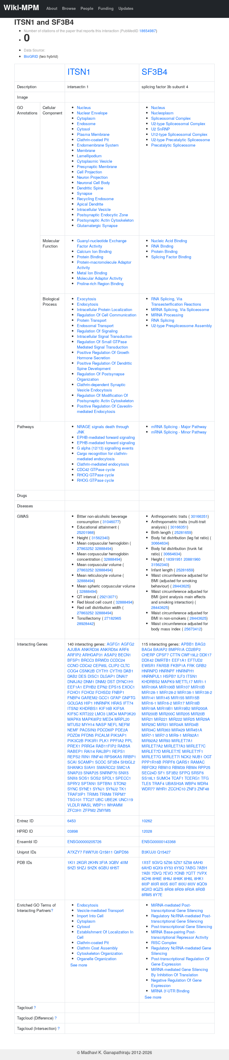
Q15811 (106, 852)
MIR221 (161, 719)
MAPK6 (74, 719)
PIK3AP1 (119, 735)
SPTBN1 (104, 783)
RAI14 (89, 751)
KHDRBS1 (89, 708)
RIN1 (85, 756)
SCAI (72, 762)
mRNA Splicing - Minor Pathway (179, 432)
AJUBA (73, 649)
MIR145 (163, 697)
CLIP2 (114, 665)
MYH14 (88, 724)
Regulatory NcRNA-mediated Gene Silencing (181, 950)
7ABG (190, 868)
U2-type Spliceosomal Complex (178, 123)
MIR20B (198, 713)
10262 (147, 820)
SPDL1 (108, 778)
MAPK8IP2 (91, 719)
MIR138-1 (185, 692)
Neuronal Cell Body (93, 182)
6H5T (114, 868)
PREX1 (73, 746)
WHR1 (161, 789)
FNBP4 (73, 697)
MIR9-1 (175, 735)
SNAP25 (90, 772)
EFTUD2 (195, 660)
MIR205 (183, 713)
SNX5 (123, 772)
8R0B (200, 889)
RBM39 (178, 767)
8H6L (188, 878)
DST (111, 681)
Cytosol (83, 129)
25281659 (182, 532)
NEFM (124, 724)
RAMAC (198, 762)
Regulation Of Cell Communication (106, 315)
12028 (147, 831)
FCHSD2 (103, 692)
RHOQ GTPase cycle (95, 475)
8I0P (146, 884)
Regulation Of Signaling (97, 331)
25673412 (192, 629)
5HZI (71, 868)
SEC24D (149, 772)
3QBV (114, 862)
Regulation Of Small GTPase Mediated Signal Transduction (102, 344)
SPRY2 (73, 783)
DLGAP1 (107, 676)
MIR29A (203, 719)
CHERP (148, 655)
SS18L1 (148, 778)
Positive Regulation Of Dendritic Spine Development (104, 365)
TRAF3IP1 (76, 794)
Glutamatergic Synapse (97, 225)
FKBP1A (178, 665)
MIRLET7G (151, 756)
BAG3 (200, 644)
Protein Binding (90, 256)
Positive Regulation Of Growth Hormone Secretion (103, 354)
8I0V (192, 884)
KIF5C (72, 713)
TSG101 (74, 799)
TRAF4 (158, 783)
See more (78, 965)
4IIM (124, 862)
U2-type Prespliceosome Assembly (181, 325)
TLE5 (146, 783)
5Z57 (178, 862)
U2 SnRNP (160, 129)
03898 (72, 831)
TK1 (122, 789)
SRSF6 (197, 772)
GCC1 (104, 697)
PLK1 (104, 740)
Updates (125, 8)
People (87, 8)
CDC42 (86, 665)
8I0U (182, 884)
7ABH (202, 868)
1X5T (146, 862)
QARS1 (182, 762)
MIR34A (176, 724)
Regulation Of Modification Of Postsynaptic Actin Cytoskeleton (105, 397)
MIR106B (167, 687)
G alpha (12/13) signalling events (105, 448)
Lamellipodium (89, 155)
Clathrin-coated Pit (93, 139)
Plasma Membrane (93, 134)
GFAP (115, 697)
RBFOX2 (149, 767)
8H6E (157, 878)
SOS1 (84, 778)
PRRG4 (88, 746)
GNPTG (128, 697)
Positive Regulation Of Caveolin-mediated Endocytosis (105, 408)
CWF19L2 (189, 655)
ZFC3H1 (74, 810)
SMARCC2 (106, 767)
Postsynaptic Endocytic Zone (102, 214)
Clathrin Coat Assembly (97, 948)
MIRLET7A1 (182, 740)
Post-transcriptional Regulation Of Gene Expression (180, 961)
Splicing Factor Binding (171, 256)
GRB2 (201, 665)
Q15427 (164, 852)
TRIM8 (105, 794)
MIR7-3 (161, 735)
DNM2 (100, 681)
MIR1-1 (200, 681)
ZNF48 (203, 789)
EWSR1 (148, 665)
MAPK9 (167, 681)
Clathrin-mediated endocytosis (103, 464)
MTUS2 (74, 724)
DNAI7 (122, 676)
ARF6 (124, 649)
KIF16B (105, 708)
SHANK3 (75, 767)
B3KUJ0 (149, 852)
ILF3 (181, 676)
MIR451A (194, 730)
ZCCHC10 (176, 789)
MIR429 (178, 730)
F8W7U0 (90, 852)
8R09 (179, 889)
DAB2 (72, 676)
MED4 (108, 719)
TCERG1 (192, 778)
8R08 (169, 889)
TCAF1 (177, 778)
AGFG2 (127, 644)
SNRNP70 (108, 772)
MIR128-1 (150, 692)
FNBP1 (118, 692)
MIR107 (183, 687)
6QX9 (158, 868)
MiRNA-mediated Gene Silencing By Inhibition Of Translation (179, 971)
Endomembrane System (98, 145)
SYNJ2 (112, 789)
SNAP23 (74, 772)
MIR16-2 (164, 703)
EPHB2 (89, 687)
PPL (128, 740)
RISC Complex (164, 942)
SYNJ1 (99, 789)
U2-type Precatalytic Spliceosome (180, 139)
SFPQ (184, 772)
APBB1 (187, 644)
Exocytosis (86, 298)
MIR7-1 (148, 735)
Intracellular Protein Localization (104, 309)
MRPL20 (121, 719)
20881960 (192, 559)
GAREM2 (89, 697)
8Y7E (158, 894)
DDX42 (148, 660)
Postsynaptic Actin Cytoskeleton (105, 220)
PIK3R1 (91, 740)
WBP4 (190, 783)
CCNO (72, 665)
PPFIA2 (117, 740)
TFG (205, 778)
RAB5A (123, 746)
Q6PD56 (121, 852)
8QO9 (202, 884)
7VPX (202, 873)
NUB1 (197, 756)
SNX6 (72, 778)
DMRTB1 (163, 660)
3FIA (103, 862)
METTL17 (184, 681)
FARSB (163, 665)
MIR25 (189, 719)
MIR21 (147, 719)
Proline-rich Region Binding (100, 283)
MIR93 (164, 740)
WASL (86, 805)
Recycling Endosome (95, 198)
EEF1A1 (74, 687)
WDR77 (148, 789)
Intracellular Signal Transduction (104, 336)
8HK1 (199, 878)
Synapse (84, 193)
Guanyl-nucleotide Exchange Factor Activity (101, 243)
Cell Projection (89, 172)
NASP (101, 724)
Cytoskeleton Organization (100, 953)
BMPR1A (176, 649)
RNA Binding (162, 246)
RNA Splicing (162, 320)
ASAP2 (110, 655)
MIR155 (177, 697)
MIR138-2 (203, 692)
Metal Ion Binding (92, 273)
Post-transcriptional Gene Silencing (181, 926)
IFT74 (128, 703)
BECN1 (124, 655)
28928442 (85, 623)
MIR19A (149, 708)
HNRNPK (102, 703)
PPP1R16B (151, 762)
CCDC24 (117, 660)
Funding (106, 8)
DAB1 (128, 671)
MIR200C (167, 713)
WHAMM (115, 805)
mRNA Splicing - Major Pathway (179, 426)
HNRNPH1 (185, 671)
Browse (69, 8)
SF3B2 (172, 772)
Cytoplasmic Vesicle (94, 161)
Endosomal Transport (95, 325)
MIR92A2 (150, 740)
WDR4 (202, 783)
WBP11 (99, 805)
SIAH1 (89, 767)
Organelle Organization (96, 958)
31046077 (111, 521)
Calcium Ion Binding (94, 251)
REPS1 (118, 751)
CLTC (125, 665)
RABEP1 (75, 751)
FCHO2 (87, 692)
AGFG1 (113, 644)
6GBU (103, 868)
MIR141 (148, 697)
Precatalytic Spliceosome (173, 145)
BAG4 (147, 649)
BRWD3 (102, 660)
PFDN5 (87, 735)
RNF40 (97, 756)
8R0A (189, 889)
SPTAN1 (88, 783)
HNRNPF (167, 671)
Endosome (86, 123)
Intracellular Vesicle (94, 209)
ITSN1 (79, 71)
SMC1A (123, 767)
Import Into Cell (90, 915)
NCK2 (186, 756)
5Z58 (187, 862)
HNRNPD (150, 671)
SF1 (161, 772)
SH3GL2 (127, 762)
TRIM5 (92, 794)
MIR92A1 (191, 735)
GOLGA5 (75, 703)
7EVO (168, 873)
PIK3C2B (75, 740)
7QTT (191, 873)
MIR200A (199, 708)
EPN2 (102, 687)
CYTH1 (102, 671)
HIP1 (88, 703)
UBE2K (111, 799)
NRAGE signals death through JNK (103, 429)
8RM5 (147, 894)
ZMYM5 (104, 810)
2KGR (82, 862)
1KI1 (71, 862)
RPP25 (204, 767)
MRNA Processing (167, 315)
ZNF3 (191, 789)
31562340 (100, 537)
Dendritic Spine (90, 188)
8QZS (158, 889)
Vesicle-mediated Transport (100, 910)
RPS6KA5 (113, 756)
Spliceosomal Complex (171, 118)
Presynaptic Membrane (97, 166)
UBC (99, 799)
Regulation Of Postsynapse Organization (100, 376)
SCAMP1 (86, 762)
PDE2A (121, 730)
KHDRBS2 (151, 681)
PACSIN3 (88, 730)
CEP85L (100, 665)
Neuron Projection (92, 177)
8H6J (167, 878)
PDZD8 (73, 735)
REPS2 (73, 756)
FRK (191, 665)
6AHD (147, 868)
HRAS (116, 703)
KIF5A (118, 708)
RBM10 (164, 767)
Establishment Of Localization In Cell (105, 934)
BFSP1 (73, 660)
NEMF (72, 730)
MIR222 (175, 719)
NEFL (112, 724)
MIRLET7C (195, 746)
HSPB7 (169, 676)
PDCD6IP (105, 730)
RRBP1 (129, 756)
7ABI (146, 873)
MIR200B (150, 713)
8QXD (147, 889)
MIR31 (162, 724)
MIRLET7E (171, 751)
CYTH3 (116, 671)
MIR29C (149, 724)
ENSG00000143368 (159, 841)
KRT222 (87, 713)
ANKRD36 (90, 649)
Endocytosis (87, 304)
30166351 (199, 516)
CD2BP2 (193, 649)
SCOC (100, 762)
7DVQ (156, 873)
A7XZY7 (74, 852)
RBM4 (191, 767)
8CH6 (146, 878)
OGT (208, 756)
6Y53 (168, 868)
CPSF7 (162, 655)
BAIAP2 (160, 649)
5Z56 (168, 862)
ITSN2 (72, 708)
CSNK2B (87, 671)
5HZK (92, 868)
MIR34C (149, 730)
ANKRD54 (109, 649)
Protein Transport (91, 320)
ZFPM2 (89, 810)
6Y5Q (179, 868)
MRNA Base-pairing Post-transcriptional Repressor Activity (179, 934)
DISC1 (93, 676)
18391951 (174, 559)
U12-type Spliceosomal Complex (179, 134)
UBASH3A (174, 783)
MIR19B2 (182, 708)
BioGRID (31, 56)
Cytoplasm (86, 118)
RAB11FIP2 (106, 746)
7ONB (179, 873)
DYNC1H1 (125, 681)
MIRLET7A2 (152, 746)
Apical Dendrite (90, 204)
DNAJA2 (74, 681)
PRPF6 (169, 762)
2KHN (93, 862)
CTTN (175, 655)
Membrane (86, 150)
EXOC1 (128, 687)
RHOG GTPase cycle (95, 480)
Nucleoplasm (162, 113)
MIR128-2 (168, 692)
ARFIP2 (74, 655)
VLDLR (73, 805)
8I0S (164, 884)
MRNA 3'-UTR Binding (170, 991)
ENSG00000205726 (84, 841)
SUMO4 (163, 778)
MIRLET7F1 (192, 751)
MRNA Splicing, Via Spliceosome (180, 309)
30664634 (159, 543)
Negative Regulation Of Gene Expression (176, 982)
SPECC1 (123, 778)
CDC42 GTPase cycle (96, 469)
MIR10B (198, 687)
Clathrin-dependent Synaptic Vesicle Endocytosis (101, 387)
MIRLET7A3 (174, 746)
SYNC (72, 789)
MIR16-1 (149, 703)
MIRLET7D (151, 751)
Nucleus (84, 107)
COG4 (72, 671)
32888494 (103, 548)
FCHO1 (73, 692)
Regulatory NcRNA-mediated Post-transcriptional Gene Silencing (181, 918)
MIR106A (150, 687)
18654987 (147, 30)
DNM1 (88, 681)
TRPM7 (119, 794)
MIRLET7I (171, 756)
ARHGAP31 (92, 655)
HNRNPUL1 (152, 676)
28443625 (181, 586)
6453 (71, 820)
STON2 (120, 783)
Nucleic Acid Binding (169, 240)
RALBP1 (103, 751)
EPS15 (115, 687)
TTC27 (88, 799)
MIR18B (193, 703)
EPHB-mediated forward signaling (106, 437)
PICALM (102, 735)
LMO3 (100, 713)
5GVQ (157, 862)
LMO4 (111, 713)
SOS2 (95, 778)
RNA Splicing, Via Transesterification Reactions (176, 301)
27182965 (112, 618)
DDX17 (205, 655)
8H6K (178, 878)
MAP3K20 (127, 713)
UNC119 (126, 799)
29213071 (108, 596)
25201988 (85, 532)
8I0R (155, 884)
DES (82, 676)
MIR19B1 (165, 708)
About (51, 8)
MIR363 (163, 730)
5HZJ (81, 868)
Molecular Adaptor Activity (100, 278)
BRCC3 (87, 660)
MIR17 (179, 703)
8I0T (173, 884)
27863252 (85, 548)
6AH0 (198, 862)
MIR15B (192, 697)
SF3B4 (155, 71)
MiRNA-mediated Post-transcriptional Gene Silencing (177, 907)
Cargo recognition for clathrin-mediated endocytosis (102, 455)
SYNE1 (85, 789)
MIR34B (192, 724)
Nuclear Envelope (92, 113)
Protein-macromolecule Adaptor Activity (104, 264)
